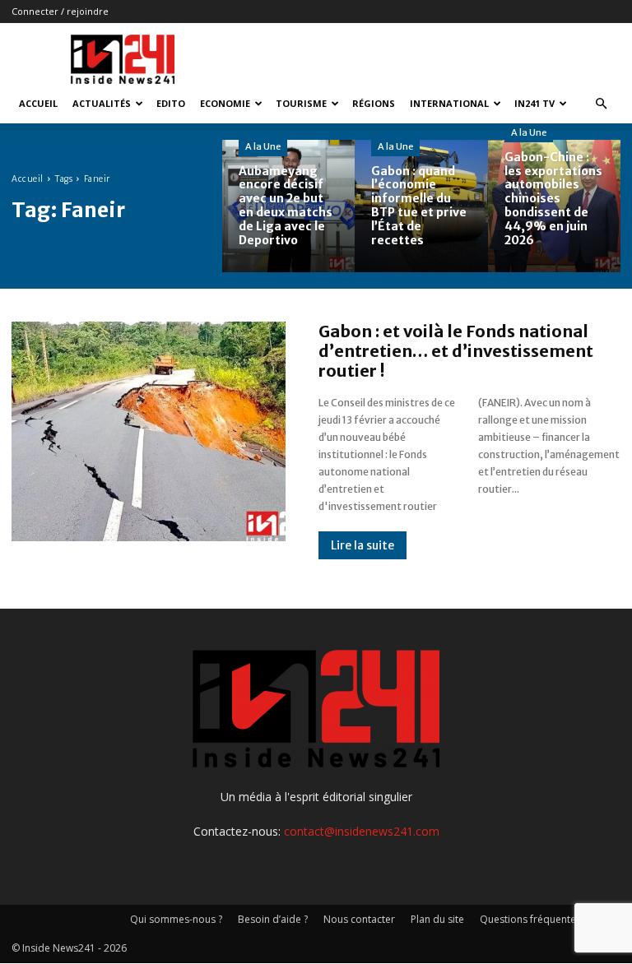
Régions (373, 103)
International (449, 103)
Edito (170, 103)
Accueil (38, 103)
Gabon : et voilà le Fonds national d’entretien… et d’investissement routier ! (455, 351)
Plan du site (437, 919)
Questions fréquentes (530, 919)
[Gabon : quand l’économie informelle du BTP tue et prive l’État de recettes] (421, 206)
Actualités (101, 103)
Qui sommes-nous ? (176, 919)
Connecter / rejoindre (60, 11)
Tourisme (301, 103)
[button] (600, 104)
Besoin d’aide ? (273, 919)
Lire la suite (362, 545)
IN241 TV (534, 103)
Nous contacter (359, 919)
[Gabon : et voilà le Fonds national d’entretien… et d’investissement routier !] (149, 431)
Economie (225, 103)
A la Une (263, 146)
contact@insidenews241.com (361, 831)
